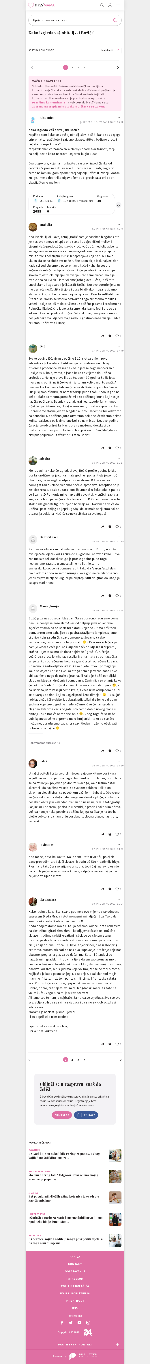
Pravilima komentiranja (48, 102)
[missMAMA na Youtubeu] (79, 1322)
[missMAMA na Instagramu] (88, 1322)
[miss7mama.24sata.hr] (41, 5)
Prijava (89, 1114)
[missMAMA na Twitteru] (70, 1322)
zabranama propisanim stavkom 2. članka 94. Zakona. (69, 106)
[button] (118, 5)
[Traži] (102, 5)
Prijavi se (62, 1115)
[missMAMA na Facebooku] (61, 1322)
